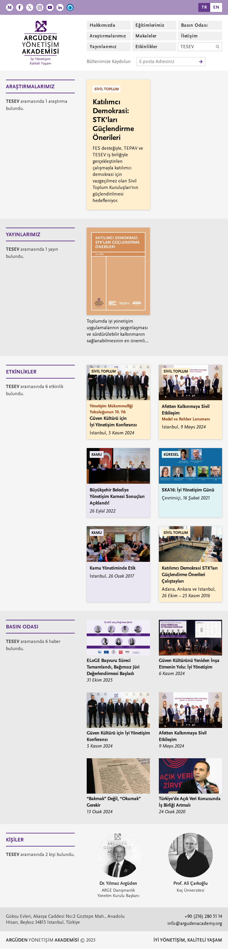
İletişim (189, 36)
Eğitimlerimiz (149, 25)
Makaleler (145, 36)
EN (216, 7)
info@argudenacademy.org (194, 923)
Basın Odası (194, 25)
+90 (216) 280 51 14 (203, 916)
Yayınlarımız (103, 46)
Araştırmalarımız (108, 36)
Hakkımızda (102, 25)
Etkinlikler (146, 46)
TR (204, 7)
